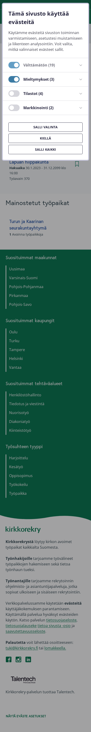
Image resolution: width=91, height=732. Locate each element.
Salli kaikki (45, 149)
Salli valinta (45, 127)
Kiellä (45, 138)
